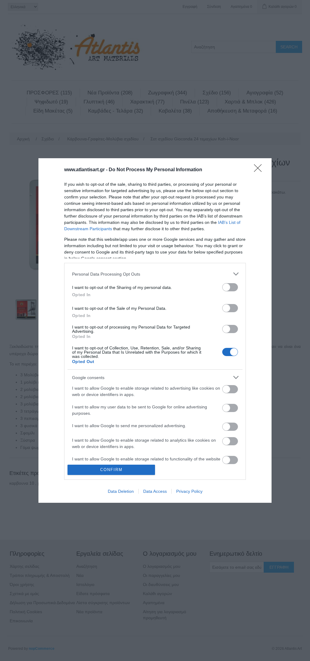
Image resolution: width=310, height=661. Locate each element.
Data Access (155, 491)
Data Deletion (121, 491)
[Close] (259, 170)
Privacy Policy (189, 491)
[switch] (230, 287)
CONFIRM (111, 469)
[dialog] (155, 330)
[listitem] (155, 274)
